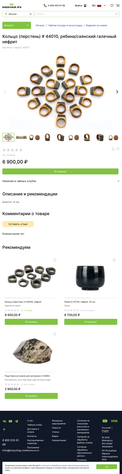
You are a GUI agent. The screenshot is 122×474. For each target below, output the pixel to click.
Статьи (55, 432)
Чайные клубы (34, 424)
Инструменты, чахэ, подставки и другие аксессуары (28, 380)
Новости (56, 427)
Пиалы (67, 306)
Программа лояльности (33, 449)
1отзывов (28, 310)
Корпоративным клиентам (35, 441)
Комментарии (59, 440)
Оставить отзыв (17, 224)
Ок (106, 466)
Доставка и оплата (33, 430)
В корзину (60, 171)
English (105, 430)
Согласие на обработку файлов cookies (85, 439)
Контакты (32, 436)
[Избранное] (112, 5)
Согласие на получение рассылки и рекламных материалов (83, 426)
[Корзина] (118, 5)
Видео (55, 436)
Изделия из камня (12, 306)
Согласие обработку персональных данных (84, 451)
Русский (106, 427)
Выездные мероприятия (59, 422)
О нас (30, 420)
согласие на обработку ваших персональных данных (64, 465)
